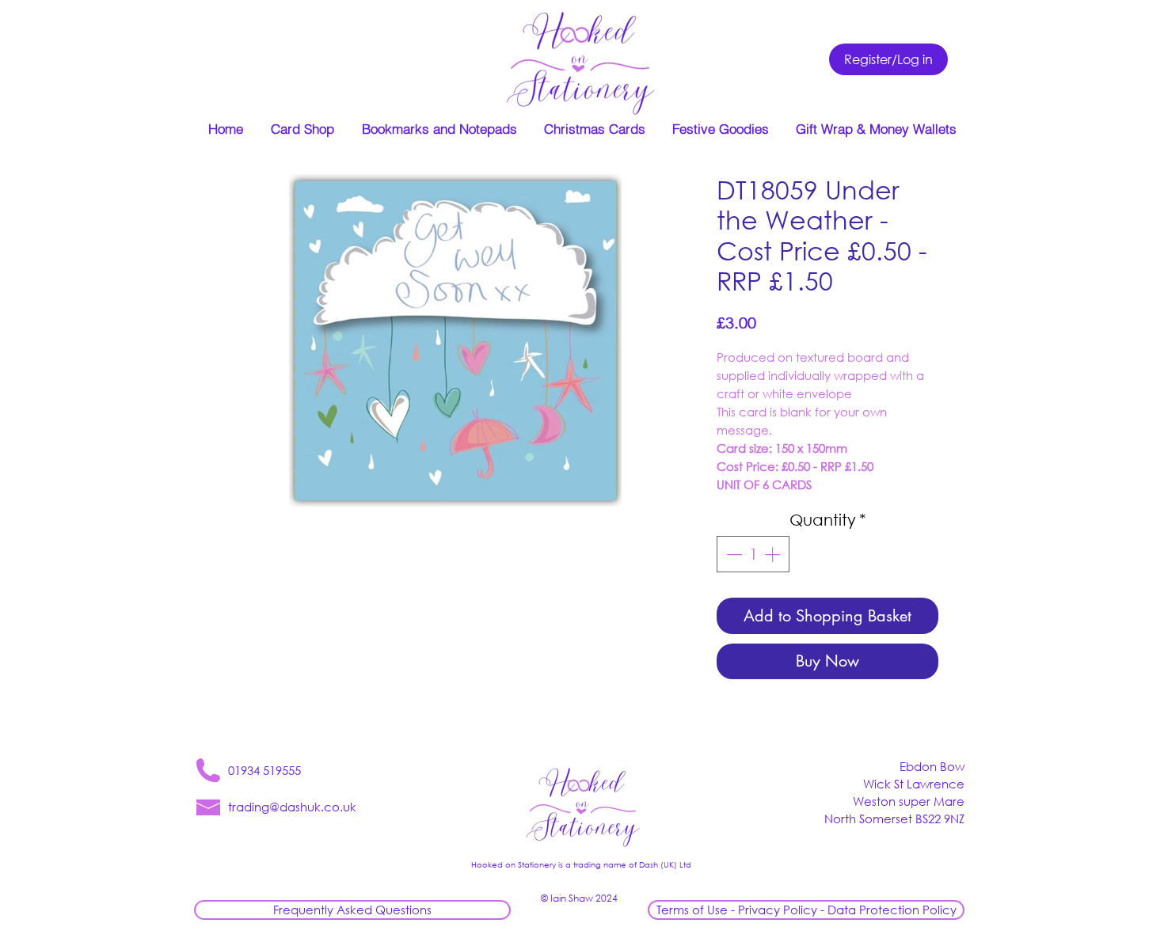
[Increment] (773, 554)
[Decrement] (732, 554)
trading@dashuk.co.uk (292, 807)
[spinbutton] (753, 554)
